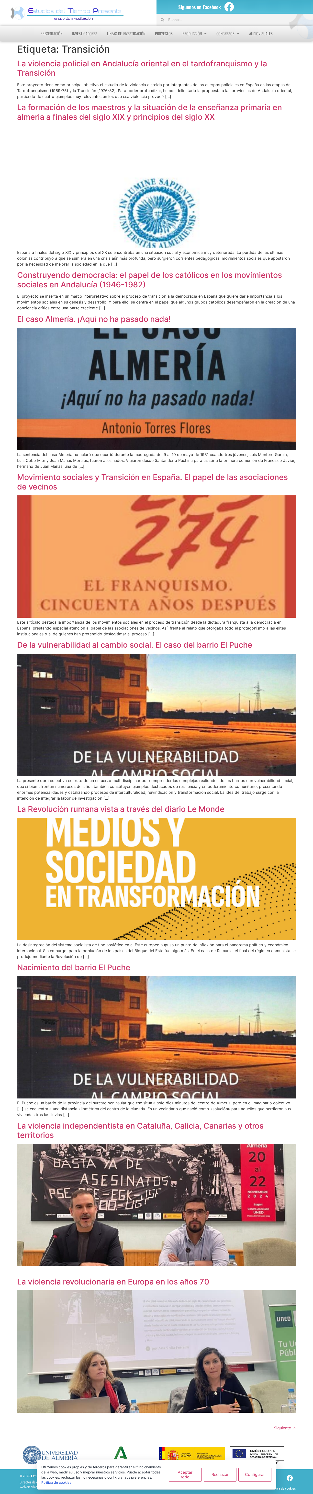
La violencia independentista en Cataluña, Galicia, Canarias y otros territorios (140, 1130)
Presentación (51, 33)
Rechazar (220, 1474)
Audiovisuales (261, 33)
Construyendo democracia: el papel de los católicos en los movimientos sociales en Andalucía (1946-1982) (149, 279)
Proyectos (164, 33)
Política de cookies (283, 1488)
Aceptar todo (185, 1474)
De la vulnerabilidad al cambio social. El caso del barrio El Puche (134, 645)
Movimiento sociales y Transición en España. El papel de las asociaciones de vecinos (152, 481)
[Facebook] (229, 7)
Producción (192, 33)
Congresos (225, 33)
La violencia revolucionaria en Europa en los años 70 (113, 1281)
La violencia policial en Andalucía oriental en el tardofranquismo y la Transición (142, 68)
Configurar (255, 1474)
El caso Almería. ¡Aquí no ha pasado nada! (94, 319)
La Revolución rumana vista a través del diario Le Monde (120, 809)
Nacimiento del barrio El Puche (73, 967)
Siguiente (285, 1427)
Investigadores (84, 33)
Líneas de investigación (126, 33)
